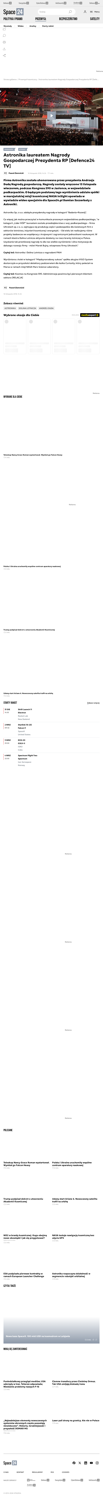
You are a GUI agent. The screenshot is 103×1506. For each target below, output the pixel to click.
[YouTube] (91, 1462)
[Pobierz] (4, 48)
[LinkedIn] (85, 1462)
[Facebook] (74, 1462)
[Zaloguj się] (85, 12)
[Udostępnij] (4, 55)
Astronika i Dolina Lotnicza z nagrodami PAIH (38, 252)
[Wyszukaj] (70, 12)
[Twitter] (79, 1462)
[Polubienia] (4, 28)
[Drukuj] (4, 42)
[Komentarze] (4, 35)
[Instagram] (97, 1462)
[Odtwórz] (51, 117)
